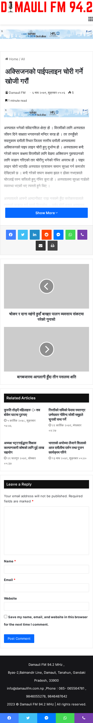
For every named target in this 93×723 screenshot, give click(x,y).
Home (13, 59)
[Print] (53, 246)
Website (10, 598)
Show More (45, 213)
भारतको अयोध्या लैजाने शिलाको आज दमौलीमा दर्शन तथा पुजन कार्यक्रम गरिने (67, 447)
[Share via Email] (41, 246)
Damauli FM (17, 92)
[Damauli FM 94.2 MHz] (46, 6)
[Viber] (82, 235)
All (23, 59)
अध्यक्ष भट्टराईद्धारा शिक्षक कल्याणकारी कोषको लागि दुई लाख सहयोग (24, 447)
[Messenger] (58, 235)
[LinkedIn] (35, 235)
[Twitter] (23, 235)
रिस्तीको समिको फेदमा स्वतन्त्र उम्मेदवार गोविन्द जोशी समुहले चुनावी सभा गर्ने (67, 414)
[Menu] (90, 18)
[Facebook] (11, 235)
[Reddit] (47, 235)
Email (9, 580)
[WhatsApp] (70, 235)
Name (10, 561)
